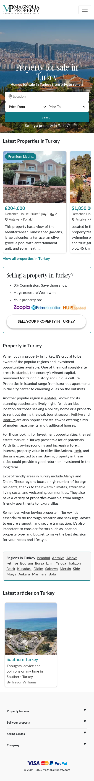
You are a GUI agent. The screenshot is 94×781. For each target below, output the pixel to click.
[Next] (85, 202)
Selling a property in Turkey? (47, 126)
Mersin (65, 569)
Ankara (24, 574)
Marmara (39, 574)
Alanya (68, 476)
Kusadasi (24, 569)
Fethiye (77, 414)
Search (47, 117)
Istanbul (22, 373)
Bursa (7, 456)
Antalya (50, 398)
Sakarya (51, 569)
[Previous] (8, 202)
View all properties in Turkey (26, 258)
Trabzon (74, 563)
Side (76, 569)
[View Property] (34, 177)
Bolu (52, 574)
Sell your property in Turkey (46, 321)
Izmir (77, 451)
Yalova (61, 563)
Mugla (11, 574)
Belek (10, 569)
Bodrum (9, 420)
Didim (7, 482)
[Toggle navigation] (84, 9)
